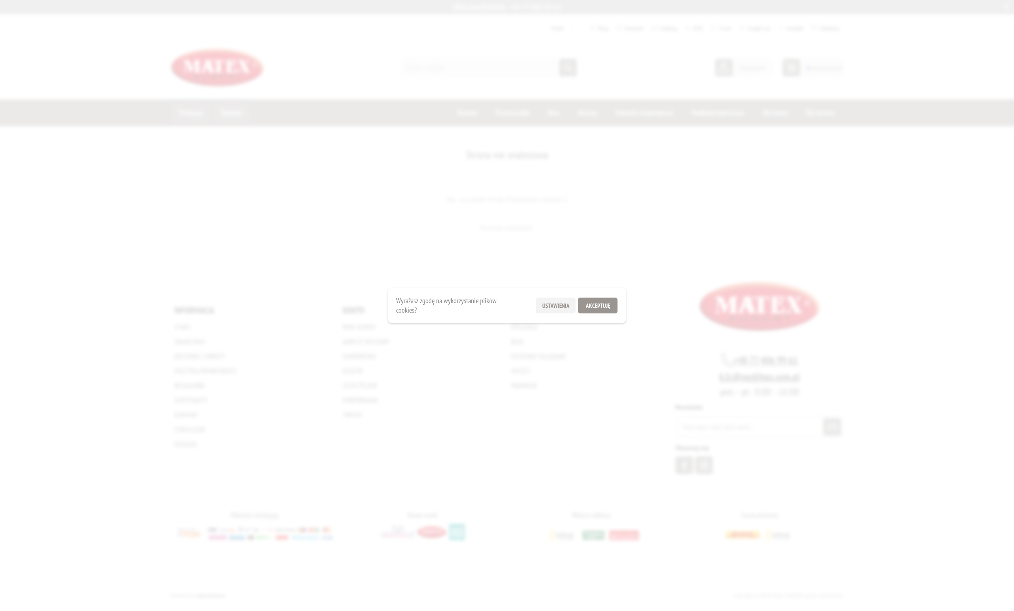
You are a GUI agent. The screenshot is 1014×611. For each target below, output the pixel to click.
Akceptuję (598, 305)
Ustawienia (556, 305)
